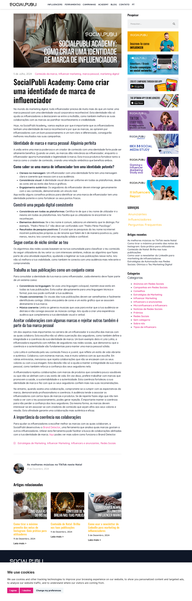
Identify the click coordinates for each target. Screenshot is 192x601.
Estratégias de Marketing (32, 443)
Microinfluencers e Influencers (150, 305)
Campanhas (89, 4)
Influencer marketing (69, 73)
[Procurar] (174, 23)
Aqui (51, 434)
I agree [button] (13, 590)
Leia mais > (20, 543)
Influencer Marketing (58, 443)
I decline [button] (26, 590)
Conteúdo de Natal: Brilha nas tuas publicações (65, 525)
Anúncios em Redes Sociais (149, 283)
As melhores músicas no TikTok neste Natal (54, 464)
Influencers (55, 4)
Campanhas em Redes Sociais (151, 287)
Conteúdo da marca (46, 73)
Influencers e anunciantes (85, 443)
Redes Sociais (108, 443)
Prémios (138, 312)
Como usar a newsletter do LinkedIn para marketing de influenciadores (103, 527)
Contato (124, 4)
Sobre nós (139, 323)
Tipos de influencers (145, 327)
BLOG (114, 4)
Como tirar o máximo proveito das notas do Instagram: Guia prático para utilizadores (30, 529)
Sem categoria (142, 319)
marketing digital (109, 73)
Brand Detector (51, 427)
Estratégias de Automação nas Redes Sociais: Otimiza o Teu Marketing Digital (150, 263)
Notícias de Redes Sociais (148, 308)
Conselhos (139, 290)
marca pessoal (90, 73)
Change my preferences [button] (48, 590)
